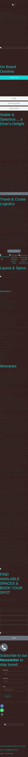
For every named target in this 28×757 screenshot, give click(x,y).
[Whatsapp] (2, 710)
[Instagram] (2, 715)
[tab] (14, 77)
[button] (14, 7)
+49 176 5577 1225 (13, 644)
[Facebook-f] (2, 706)
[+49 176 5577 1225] (4, 647)
